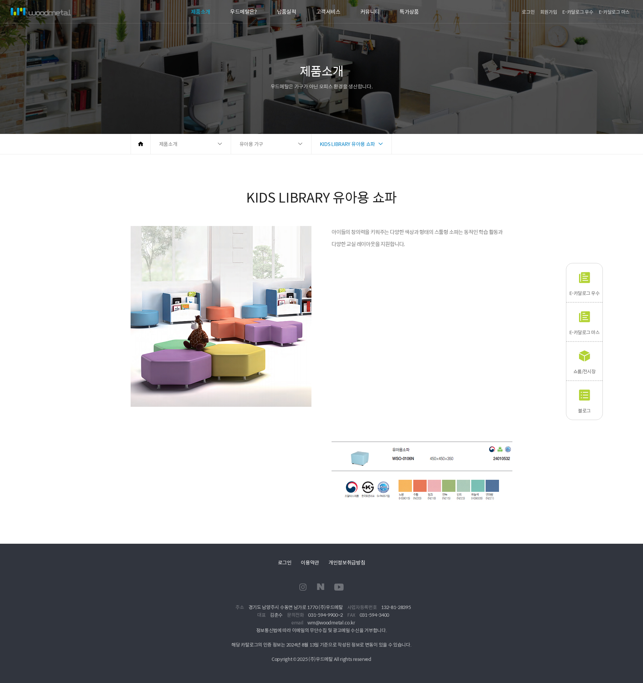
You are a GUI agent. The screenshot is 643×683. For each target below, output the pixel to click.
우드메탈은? (243, 11)
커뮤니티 (369, 11)
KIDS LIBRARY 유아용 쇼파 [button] (347, 144)
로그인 (528, 11)
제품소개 (200, 11)
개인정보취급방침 (347, 562)
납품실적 (286, 11)
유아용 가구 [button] (251, 144)
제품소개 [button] (168, 144)
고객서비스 (328, 11)
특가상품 (409, 11)
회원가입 (548, 11)
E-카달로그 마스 (614, 11)
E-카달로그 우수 (577, 11)
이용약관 (310, 562)
